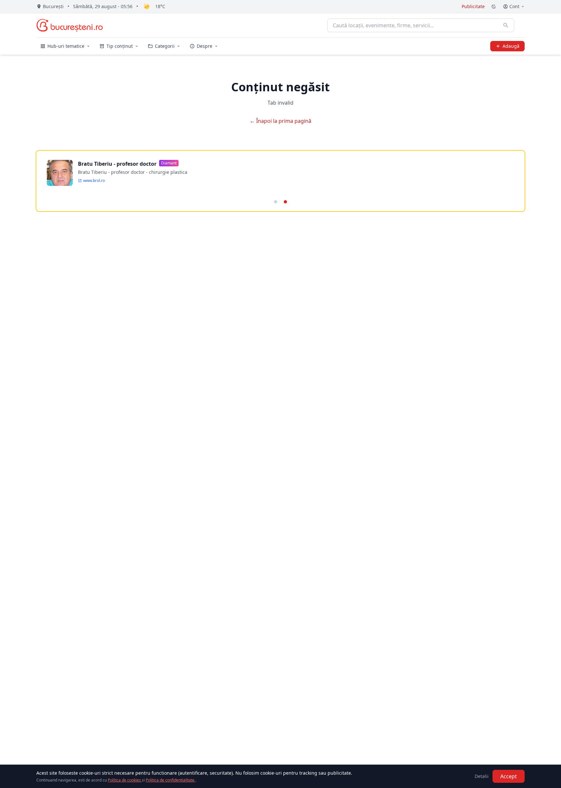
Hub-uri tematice (65, 46)
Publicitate (473, 6)
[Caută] (506, 25)
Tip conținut (119, 46)
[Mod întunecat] (494, 6)
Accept (508, 776)
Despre (204, 46)
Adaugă (511, 46)
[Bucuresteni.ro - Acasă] (69, 25)
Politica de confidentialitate (170, 780)
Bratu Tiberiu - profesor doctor (117, 163)
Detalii (482, 776)
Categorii (165, 46)
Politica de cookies (125, 780)
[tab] (275, 202)
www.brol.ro (94, 180)
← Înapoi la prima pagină (280, 120)
